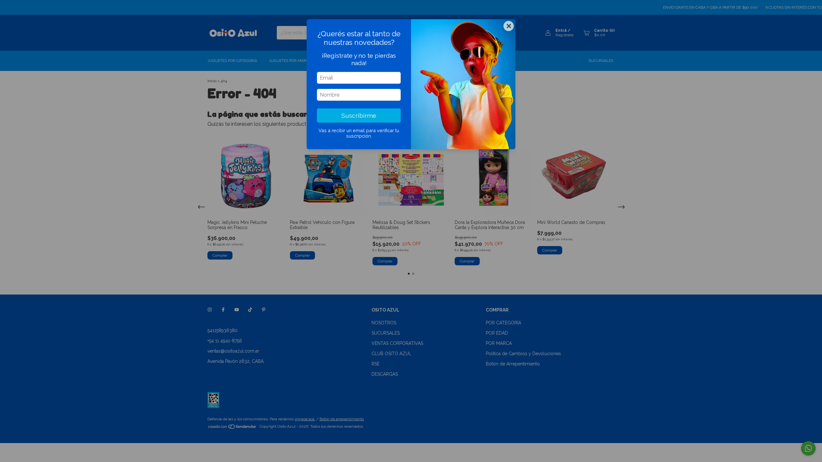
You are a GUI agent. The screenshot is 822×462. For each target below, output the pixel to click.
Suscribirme (358, 115)
